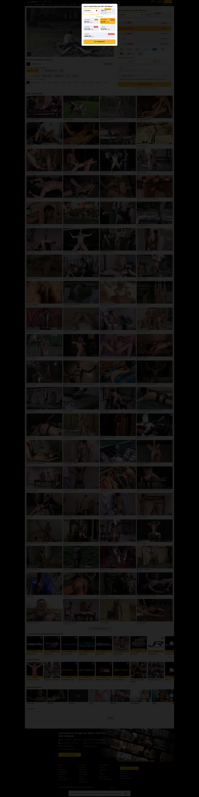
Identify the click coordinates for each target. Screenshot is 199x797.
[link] (119, 5)
